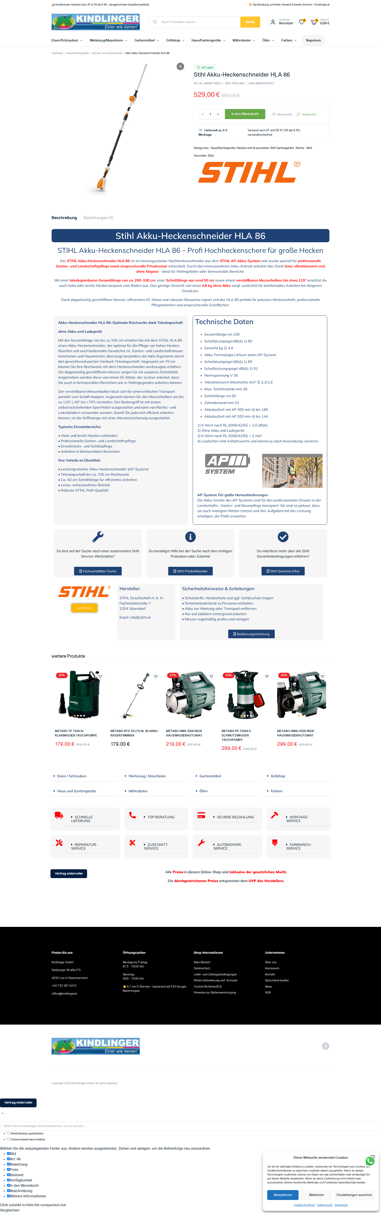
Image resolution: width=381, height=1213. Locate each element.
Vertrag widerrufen (69, 873)
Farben (286, 40)
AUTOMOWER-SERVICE (228, 846)
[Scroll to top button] (2, 1113)
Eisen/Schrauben (65, 40)
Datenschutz (324, 1205)
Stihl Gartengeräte (282, 148)
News (268, 986)
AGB (268, 992)
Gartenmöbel (144, 40)
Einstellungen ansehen (354, 1195)
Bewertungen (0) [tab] (99, 218)
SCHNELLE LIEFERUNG (82, 819)
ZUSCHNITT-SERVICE (156, 846)
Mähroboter (242, 40)
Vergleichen (309, 114)
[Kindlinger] (96, 22)
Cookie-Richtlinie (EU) (207, 986)
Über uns (271, 962)
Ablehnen (316, 1195)
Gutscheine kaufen (277, 980)
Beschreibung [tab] (64, 218)
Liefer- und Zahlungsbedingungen (215, 974)
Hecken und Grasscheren (107, 53)
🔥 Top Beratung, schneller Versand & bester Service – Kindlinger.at (289, 4)
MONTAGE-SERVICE (297, 819)
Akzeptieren (283, 1195)
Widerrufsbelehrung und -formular (216, 980)
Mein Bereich (202, 962)
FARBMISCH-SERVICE (299, 846)
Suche (250, 22)
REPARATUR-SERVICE (84, 846)
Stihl (309, 148)
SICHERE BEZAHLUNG (235, 817)
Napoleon (313, 40)
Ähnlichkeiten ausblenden (26, 1133)
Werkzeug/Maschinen (106, 40)
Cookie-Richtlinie (304, 1205)
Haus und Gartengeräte (76, 791)
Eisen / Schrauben (71, 776)
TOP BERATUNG (161, 817)
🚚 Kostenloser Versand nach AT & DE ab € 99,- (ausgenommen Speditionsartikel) (100, 4)
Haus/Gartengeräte (206, 40)
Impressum (341, 1205)
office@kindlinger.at (64, 993)
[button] (282, 114)
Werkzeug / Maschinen (147, 776)
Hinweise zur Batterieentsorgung (215, 992)
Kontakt (270, 974)
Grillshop (173, 40)
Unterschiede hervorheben (27, 1139)
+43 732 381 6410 (64, 985)
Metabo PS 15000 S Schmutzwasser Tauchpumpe (236, 735)
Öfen (266, 40)
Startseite (57, 53)
